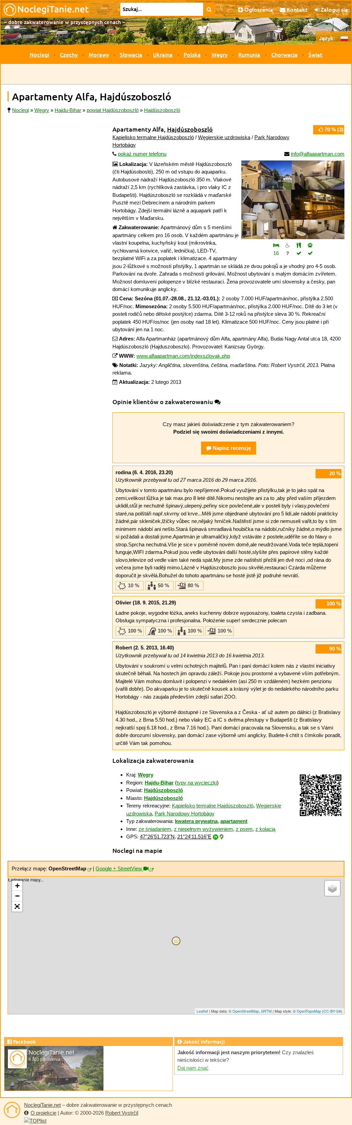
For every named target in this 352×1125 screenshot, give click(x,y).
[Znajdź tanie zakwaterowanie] (209, 9)
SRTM (266, 1011)
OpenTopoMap (309, 1011)
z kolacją (265, 829)
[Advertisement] (176, 74)
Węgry (219, 54)
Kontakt (296, 9)
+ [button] (17, 885)
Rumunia (249, 54)
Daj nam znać (193, 1068)
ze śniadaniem (155, 829)
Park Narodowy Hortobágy (184, 813)
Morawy (99, 54)
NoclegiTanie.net (42, 1105)
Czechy (69, 54)
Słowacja (131, 54)
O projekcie (43, 1113)
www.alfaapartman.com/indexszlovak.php (183, 356)
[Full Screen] (17, 906)
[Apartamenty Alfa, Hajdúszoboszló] (292, 199)
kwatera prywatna (196, 821)
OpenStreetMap (245, 1011)
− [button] (17, 896)
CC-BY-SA (332, 1011)
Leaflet (202, 1011)
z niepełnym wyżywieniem (203, 829)
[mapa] (89, 870)
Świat (315, 54)
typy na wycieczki (197, 783)
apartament (234, 821)
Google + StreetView (119, 868)
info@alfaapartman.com (317, 154)
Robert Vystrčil (121, 1113)
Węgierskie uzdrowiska (224, 137)
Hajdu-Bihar (159, 783)
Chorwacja (284, 54)
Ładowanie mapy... (175, 945)
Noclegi (39, 54)
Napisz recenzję (231, 448)
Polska (192, 54)
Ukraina (163, 54)
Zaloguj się (333, 9)
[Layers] (332, 888)
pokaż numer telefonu (142, 154)
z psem (244, 829)
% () (333, 129)
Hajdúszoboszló (190, 129)
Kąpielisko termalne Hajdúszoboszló (153, 137)
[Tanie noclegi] (12, 1109)
